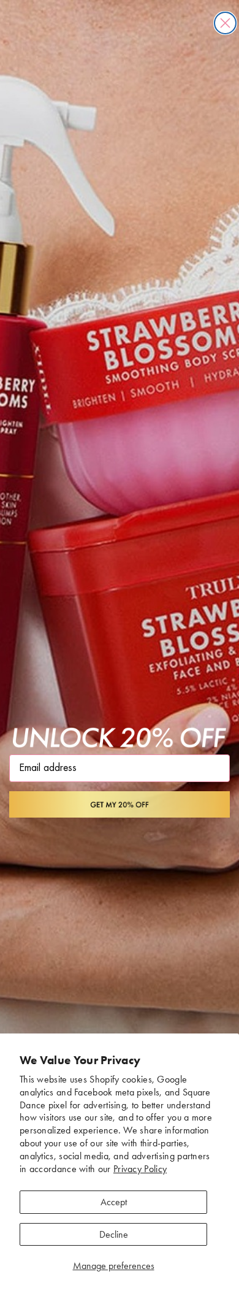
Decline (113, 1234)
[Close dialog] (225, 23)
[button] (119, 804)
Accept (114, 1202)
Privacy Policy (140, 1169)
